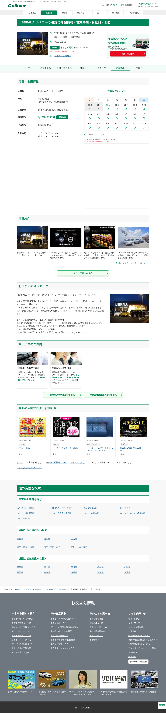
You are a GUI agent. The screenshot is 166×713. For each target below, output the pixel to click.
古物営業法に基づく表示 (139, 644)
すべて (20, 462)
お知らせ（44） (77, 462)
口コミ (83, 68)
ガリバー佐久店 (23, 518)
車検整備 (115, 13)
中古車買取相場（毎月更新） (63, 640)
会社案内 (132, 656)
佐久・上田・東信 (79, 547)
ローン (99, 13)
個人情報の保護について (139, 635)
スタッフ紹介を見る (83, 273)
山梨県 (127, 567)
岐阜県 (47, 572)
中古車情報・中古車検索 (22, 619)
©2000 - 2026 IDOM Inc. (83, 708)
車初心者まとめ (96, 619)
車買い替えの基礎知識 (21, 648)
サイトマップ (134, 623)
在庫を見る (45, 68)
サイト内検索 (134, 619)
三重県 (127, 572)
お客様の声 (133, 652)
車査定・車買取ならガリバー (63, 619)
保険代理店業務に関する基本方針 (143, 640)
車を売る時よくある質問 (61, 631)
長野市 (20, 539)
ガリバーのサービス (20, 631)
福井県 (100, 567)
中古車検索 (31, 13)
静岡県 (74, 572)
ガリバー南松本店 (91, 513)
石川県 (74, 567)
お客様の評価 (134, 13)
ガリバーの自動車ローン (22, 644)
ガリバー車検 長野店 (25, 513)
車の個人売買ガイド (59, 644)
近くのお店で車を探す (21, 652)
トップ (27, 68)
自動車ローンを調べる (21, 640)
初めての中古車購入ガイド (23, 627)
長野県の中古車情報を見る (62, 395)
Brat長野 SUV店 (90, 508)
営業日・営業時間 (62, 56)
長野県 (20, 572)
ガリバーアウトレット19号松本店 (131, 513)
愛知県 (100, 572)
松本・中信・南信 (52, 547)
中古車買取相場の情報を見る (103, 395)
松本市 (47, 539)
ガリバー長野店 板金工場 (61, 513)
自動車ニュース (96, 623)
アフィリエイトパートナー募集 (142, 648)
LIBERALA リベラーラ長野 (61, 508)
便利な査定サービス (59, 635)
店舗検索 (49, 13)
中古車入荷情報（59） (56, 462)
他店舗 (162, 705)
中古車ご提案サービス (21, 623)
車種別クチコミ (96, 635)
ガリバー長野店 (123, 508)
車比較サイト (95, 640)
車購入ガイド (82, 13)
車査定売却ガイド (58, 623)
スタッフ (102, 68)
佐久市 (74, 539)
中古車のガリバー (12, 589)
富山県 (47, 567)
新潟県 (20, 567)
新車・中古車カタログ (99, 627)
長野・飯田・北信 (25, 547)
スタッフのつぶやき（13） (29, 468)
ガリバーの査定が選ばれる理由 (64, 627)
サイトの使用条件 (136, 627)
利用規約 (132, 631)
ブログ (139, 68)
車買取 (64, 13)
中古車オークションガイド (62, 648)
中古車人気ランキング (21, 635)
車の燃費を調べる (97, 631)
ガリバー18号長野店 (25, 508)
